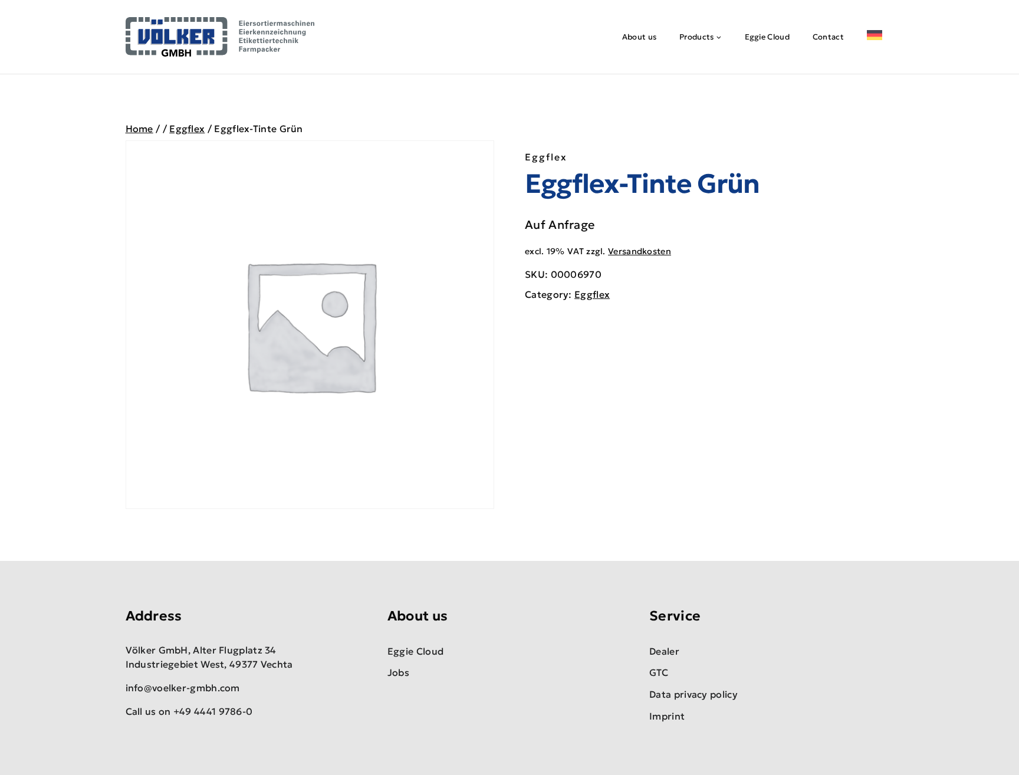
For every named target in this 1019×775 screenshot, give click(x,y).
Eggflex (546, 157)
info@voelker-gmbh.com (183, 688)
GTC (658, 672)
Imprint (667, 716)
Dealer (664, 651)
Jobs (398, 672)
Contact (828, 37)
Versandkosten (639, 251)
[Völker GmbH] (220, 36)
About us (639, 37)
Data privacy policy (693, 694)
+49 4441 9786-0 (213, 711)
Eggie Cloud (767, 37)
